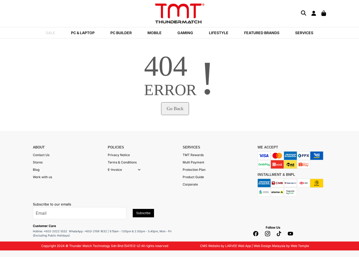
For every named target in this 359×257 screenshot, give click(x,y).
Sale (50, 32)
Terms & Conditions (122, 162)
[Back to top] (10, 248)
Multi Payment (193, 162)
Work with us (42, 177)
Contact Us (41, 155)
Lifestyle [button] (218, 32)
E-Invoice (115, 170)
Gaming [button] (185, 32)
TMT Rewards (193, 155)
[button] (139, 169)
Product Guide (193, 177)
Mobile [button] (154, 32)
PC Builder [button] (121, 32)
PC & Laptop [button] (83, 32)
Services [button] (304, 32)
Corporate (190, 184)
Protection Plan (194, 170)
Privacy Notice (119, 155)
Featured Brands (261, 32)
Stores (38, 162)
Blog (36, 170)
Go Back (175, 108)
